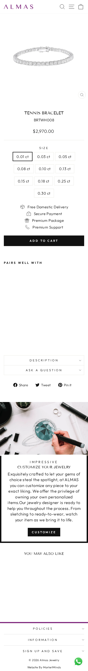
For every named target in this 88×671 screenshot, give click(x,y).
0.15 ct (23, 181)
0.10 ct (45, 168)
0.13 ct (65, 168)
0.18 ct (43, 181)
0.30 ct (44, 193)
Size (44, 148)
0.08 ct (23, 168)
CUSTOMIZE (44, 532)
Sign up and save (43, 651)
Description (44, 360)
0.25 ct (64, 181)
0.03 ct (43, 156)
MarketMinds (52, 667)
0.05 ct (65, 156)
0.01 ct (22, 156)
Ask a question (44, 370)
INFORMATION (43, 640)
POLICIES (43, 628)
